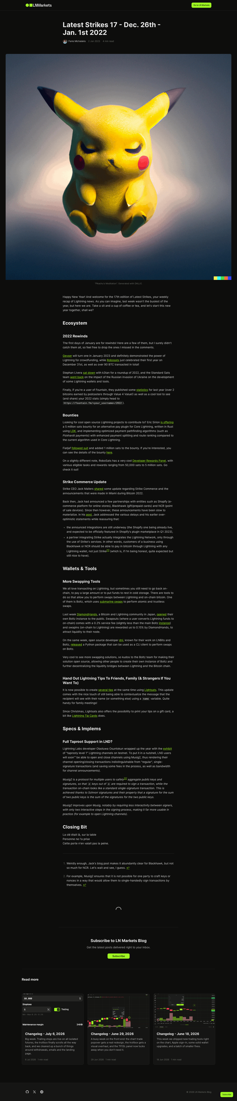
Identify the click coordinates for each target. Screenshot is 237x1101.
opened (162, 614)
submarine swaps (111, 601)
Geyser (67, 355)
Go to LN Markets (201, 5)
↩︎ (127, 867)
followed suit (80, 448)
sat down (89, 372)
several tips (105, 689)
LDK (73, 431)
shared (98, 488)
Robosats (113, 360)
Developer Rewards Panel (149, 460)
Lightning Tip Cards (84, 715)
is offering (167, 422)
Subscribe (118, 956)
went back (77, 377)
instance (164, 623)
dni (121, 640)
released (76, 644)
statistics (142, 389)
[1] (108, 550)
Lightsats (150, 689)
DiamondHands (87, 614)
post (89, 514)
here (109, 452)
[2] (125, 778)
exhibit (167, 748)
